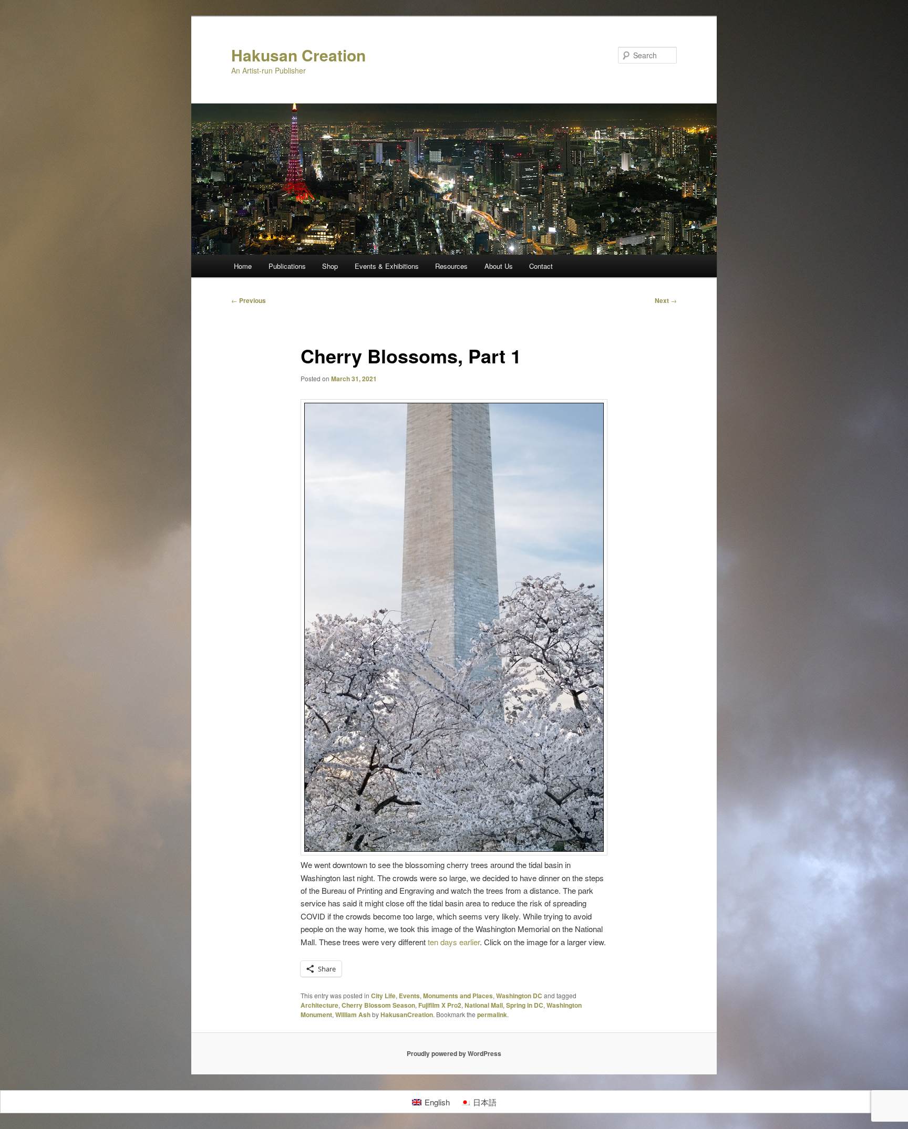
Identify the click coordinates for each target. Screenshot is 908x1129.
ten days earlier (454, 941)
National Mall (484, 1005)
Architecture (319, 1005)
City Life (383, 995)
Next (666, 300)
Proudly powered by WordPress (454, 1053)
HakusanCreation (406, 1014)
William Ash (352, 1014)
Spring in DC (524, 1005)
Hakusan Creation (298, 55)
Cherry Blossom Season (378, 1005)
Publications (287, 266)
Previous (248, 300)
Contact (541, 266)
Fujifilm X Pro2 (439, 1005)
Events (409, 995)
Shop (330, 266)
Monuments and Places (458, 995)
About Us (498, 266)
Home (243, 266)
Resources (451, 266)
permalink (492, 1014)
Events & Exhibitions (387, 266)
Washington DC (519, 995)
